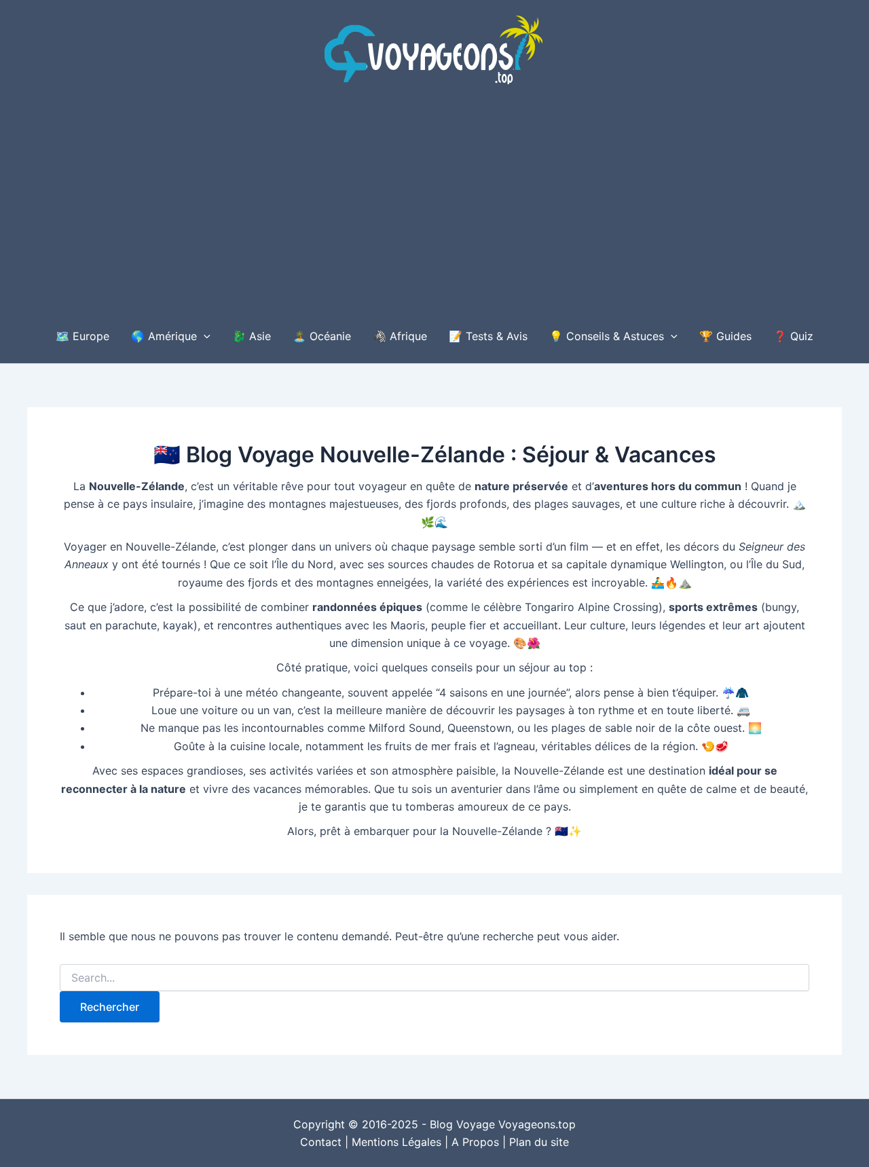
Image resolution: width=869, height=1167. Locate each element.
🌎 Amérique (164, 336)
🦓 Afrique (400, 336)
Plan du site (539, 1142)
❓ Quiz (793, 336)
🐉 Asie (251, 336)
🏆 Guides (725, 336)
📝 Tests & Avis (488, 336)
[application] (203, 336)
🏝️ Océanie (322, 336)
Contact (320, 1142)
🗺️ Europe (82, 336)
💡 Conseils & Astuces (606, 336)
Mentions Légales (396, 1142)
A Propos (475, 1142)
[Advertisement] (434, 207)
